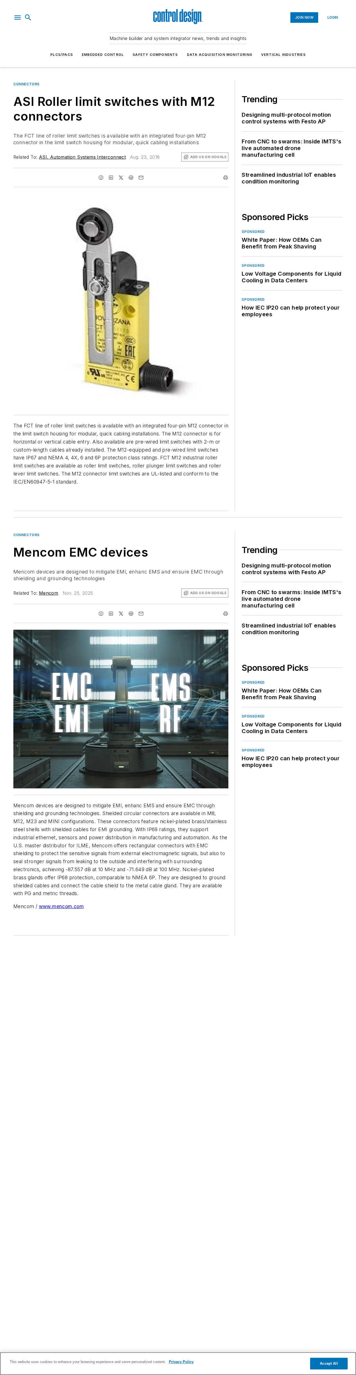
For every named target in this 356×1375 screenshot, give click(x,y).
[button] (17, 17)
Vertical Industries (283, 55)
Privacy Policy (181, 1362)
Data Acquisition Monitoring (219, 55)
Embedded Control (103, 55)
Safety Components (155, 55)
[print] (225, 177)
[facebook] (101, 177)
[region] (178, 1363)
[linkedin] (111, 177)
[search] (28, 17)
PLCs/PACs (61, 55)
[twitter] (121, 177)
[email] (141, 177)
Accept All (329, 1363)
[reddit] (131, 177)
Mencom (48, 593)
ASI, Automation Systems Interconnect (82, 157)
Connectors (26, 84)
